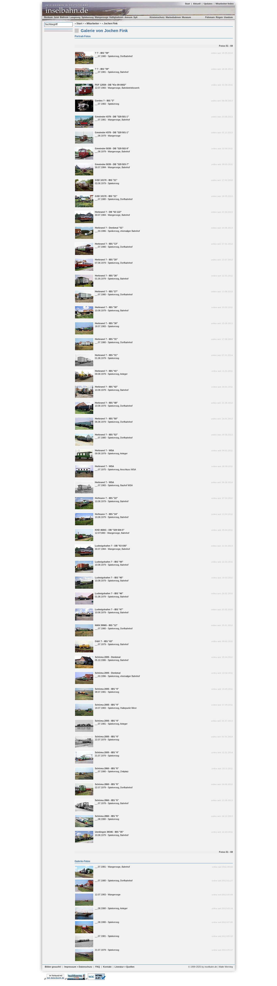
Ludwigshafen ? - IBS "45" (109, 577)
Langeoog (75, 17)
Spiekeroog (88, 17)
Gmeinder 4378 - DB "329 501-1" (112, 116)
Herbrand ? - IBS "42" (106, 387)
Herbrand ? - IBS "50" (106, 418)
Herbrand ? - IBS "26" (106, 275)
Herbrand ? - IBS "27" (106, 291)
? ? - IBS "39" (102, 53)
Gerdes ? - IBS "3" (104, 100)
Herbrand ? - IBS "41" (106, 371)
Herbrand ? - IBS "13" (106, 244)
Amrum (128, 17)
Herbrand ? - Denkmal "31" (109, 228)
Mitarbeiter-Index (225, 3)
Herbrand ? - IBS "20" (106, 259)
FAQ (97, 967)
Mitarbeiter (93, 23)
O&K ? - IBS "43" (104, 641)
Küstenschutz (157, 17)
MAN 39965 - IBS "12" (106, 625)
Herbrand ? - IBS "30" (106, 307)
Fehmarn (210, 17)
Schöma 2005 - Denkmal (107, 657)
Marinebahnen (173, 17)
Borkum (48, 17)
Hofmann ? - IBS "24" (106, 514)
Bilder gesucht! (53, 967)
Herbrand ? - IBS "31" (106, 339)
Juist (56, 17)
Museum (186, 17)
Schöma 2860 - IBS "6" (107, 768)
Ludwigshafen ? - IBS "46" (109, 593)
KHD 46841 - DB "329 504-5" (109, 530)
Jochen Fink (111, 23)
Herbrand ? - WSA (104, 450)
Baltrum (64, 17)
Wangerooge (101, 17)
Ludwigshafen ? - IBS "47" (109, 609)
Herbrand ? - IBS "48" (106, 403)
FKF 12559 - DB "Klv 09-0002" (110, 85)
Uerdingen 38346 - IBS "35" (109, 832)
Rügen (219, 17)
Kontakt (107, 967)
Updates (208, 3)
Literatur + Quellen (124, 967)
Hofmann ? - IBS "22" (106, 498)
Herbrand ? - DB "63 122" (108, 212)
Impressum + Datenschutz (78, 967)
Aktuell (197, 3)
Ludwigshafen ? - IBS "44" (109, 562)
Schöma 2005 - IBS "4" (107, 689)
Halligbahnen (116, 17)
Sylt (135, 17)
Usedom (228, 17)
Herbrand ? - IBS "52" (106, 434)
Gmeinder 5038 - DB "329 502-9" (112, 148)
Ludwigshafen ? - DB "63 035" (111, 546)
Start (187, 3)
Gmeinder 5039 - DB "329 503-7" (112, 164)
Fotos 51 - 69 (226, 46)
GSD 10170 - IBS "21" (106, 180)
